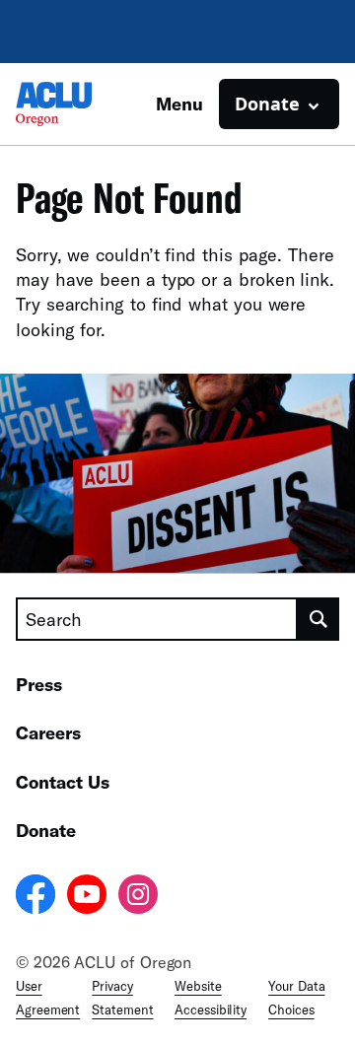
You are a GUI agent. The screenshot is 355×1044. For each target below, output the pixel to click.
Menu (179, 103)
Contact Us (62, 782)
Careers (48, 732)
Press (39, 684)
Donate (46, 830)
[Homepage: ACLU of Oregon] (85, 104)
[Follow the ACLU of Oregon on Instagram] (138, 897)
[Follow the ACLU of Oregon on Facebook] (35, 897)
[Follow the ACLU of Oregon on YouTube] (86, 897)
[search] (318, 619)
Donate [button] (267, 103)
